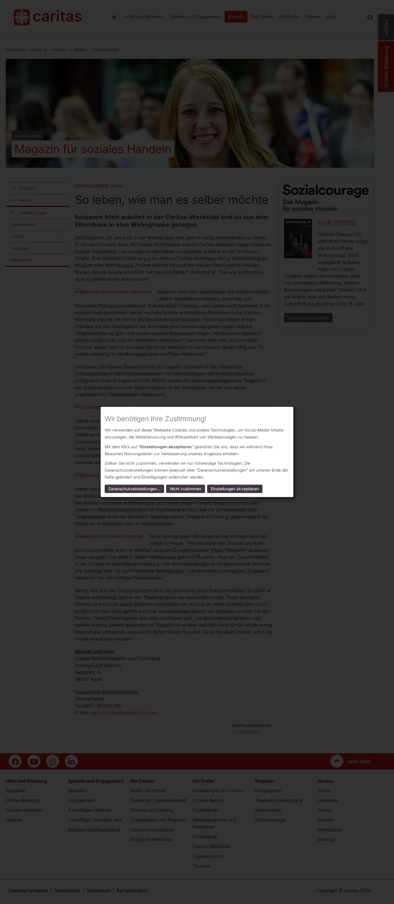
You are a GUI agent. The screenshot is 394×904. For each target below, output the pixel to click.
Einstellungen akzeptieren (235, 489)
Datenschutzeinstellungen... (134, 489)
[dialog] (197, 452)
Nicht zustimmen (185, 489)
